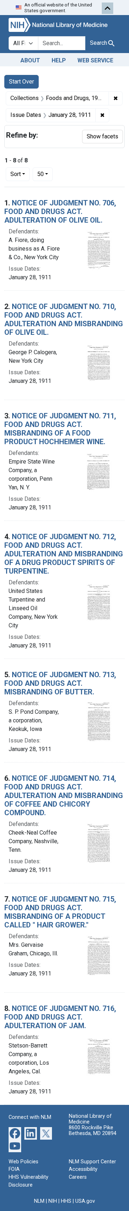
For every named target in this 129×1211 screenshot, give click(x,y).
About (30, 60)
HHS (66, 1201)
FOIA (14, 1169)
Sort (15, 174)
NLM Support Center (92, 1162)
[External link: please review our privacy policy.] (15, 1132)
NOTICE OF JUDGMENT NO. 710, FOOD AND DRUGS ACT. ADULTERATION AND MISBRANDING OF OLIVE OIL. (63, 319)
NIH (52, 1201)
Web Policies (23, 1162)
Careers (78, 1177)
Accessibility (83, 1169)
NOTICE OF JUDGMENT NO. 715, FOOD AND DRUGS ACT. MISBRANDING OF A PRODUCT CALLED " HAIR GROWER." (60, 912)
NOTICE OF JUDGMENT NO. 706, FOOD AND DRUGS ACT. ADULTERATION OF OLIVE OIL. (60, 211)
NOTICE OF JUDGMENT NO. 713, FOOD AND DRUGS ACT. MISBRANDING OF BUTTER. (60, 683)
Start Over (21, 81)
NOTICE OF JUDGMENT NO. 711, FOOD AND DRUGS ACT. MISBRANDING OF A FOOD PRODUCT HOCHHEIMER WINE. (60, 429)
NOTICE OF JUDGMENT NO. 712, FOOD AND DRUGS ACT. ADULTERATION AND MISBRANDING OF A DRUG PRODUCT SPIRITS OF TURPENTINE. (63, 553)
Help (59, 60)
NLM (39, 1201)
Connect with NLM (30, 1117)
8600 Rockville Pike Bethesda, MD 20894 (92, 1130)
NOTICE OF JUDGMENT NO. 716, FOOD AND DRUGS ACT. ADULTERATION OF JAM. (60, 1017)
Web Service (95, 60)
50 (45, 173)
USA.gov (85, 1201)
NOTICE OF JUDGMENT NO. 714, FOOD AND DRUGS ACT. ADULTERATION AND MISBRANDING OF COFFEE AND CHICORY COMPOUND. (63, 795)
